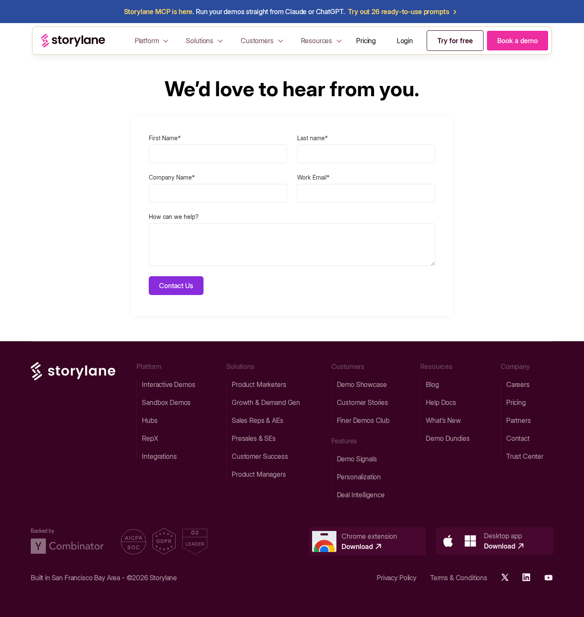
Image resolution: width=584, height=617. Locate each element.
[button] (152, 40)
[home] (73, 41)
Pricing (366, 40)
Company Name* (172, 177)
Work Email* (313, 177)
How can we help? (173, 216)
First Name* (165, 138)
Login (405, 40)
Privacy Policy (396, 577)
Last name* (312, 138)
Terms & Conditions (458, 577)
